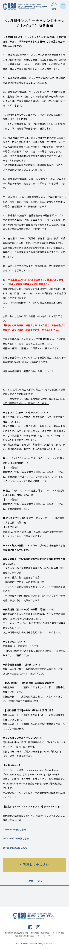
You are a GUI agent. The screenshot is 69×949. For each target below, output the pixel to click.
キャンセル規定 (58, 933)
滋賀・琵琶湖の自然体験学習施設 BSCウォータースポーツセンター (25, 6)
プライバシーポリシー (46, 936)
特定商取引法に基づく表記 (24, 936)
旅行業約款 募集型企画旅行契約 (16, 933)
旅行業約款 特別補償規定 (40, 933)
